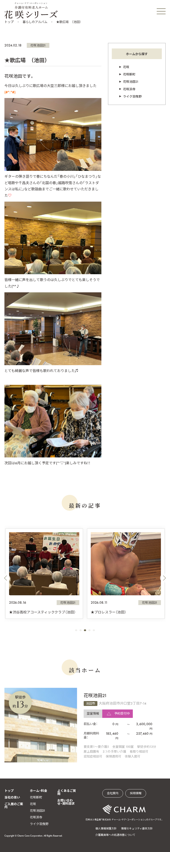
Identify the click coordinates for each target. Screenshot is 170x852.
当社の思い (12, 797)
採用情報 (135, 793)
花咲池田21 (38, 45)
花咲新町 (129, 74)
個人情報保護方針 (106, 828)
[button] (5, 578)
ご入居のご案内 (13, 805)
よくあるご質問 (66, 792)
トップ (9, 22)
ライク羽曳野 (132, 96)
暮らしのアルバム (35, 22)
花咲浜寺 (129, 89)
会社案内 (112, 793)
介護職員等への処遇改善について (115, 835)
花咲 (126, 67)
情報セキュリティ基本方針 (137, 828)
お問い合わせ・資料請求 (66, 802)
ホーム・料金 (38, 791)
